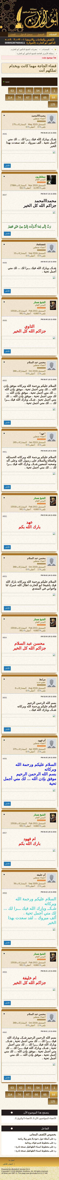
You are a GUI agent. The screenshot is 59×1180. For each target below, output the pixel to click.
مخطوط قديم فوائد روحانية (37, 1142)
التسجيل (40, 34)
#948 (5, 263)
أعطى (32, 127)
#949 (5, 321)
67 (27, 97)
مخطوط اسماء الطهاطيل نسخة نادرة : (31, 1147)
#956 (5, 759)
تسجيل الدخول (26, 34)
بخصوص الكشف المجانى (43, 1134)
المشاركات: (21, 124)
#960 (5, 1032)
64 (53, 97)
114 (10, 97)
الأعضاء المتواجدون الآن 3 (44, 1118)
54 (38, 90)
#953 (5, 576)
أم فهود (42, 740)
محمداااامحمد (39, 115)
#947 (5, 195)
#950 (5, 381)
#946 (5, 134)
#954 (5, 638)
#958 (5, 893)
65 (45, 97)
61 (29, 90)
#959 (5, 972)
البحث (12, 34)
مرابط (42, 679)
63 (12, 90)
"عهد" (42, 433)
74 (19, 97)
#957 (5, 833)
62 (20, 90)
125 (52, 104)
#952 (5, 516)
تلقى (43, 127)
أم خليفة (41, 875)
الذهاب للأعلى (8, 1164)
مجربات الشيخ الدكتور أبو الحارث (24, 49)
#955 (5, 698)
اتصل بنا (11, 1160)
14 (46, 90)
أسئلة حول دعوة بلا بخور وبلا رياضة (33, 1138)
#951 (5, 452)
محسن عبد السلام (36, 362)
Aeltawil (41, 244)
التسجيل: (41, 124)
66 (36, 97)
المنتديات (53, 34)
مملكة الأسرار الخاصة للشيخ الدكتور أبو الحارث (35, 53)
